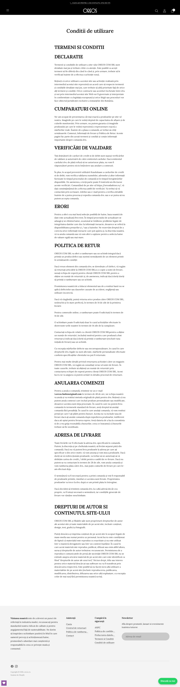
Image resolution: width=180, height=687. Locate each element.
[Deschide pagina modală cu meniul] (7, 10)
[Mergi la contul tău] (164, 10)
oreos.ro (27, 672)
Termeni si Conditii (104, 639)
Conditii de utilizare (105, 642)
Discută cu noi (168, 681)
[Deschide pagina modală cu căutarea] (156, 10)
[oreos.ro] (90, 10)
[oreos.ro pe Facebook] (12, 667)
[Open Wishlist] (4, 683)
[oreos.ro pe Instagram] (16, 667)
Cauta (69, 624)
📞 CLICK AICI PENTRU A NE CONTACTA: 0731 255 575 (90, 3)
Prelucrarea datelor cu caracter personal (115, 635)
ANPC (97, 627)
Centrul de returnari (76, 628)
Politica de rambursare (77, 631)
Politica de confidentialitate (108, 631)
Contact (70, 635)
